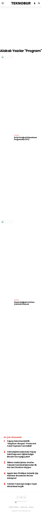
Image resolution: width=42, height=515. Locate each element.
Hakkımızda (23, 507)
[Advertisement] (21, 28)
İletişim (31, 507)
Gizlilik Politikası (14, 507)
